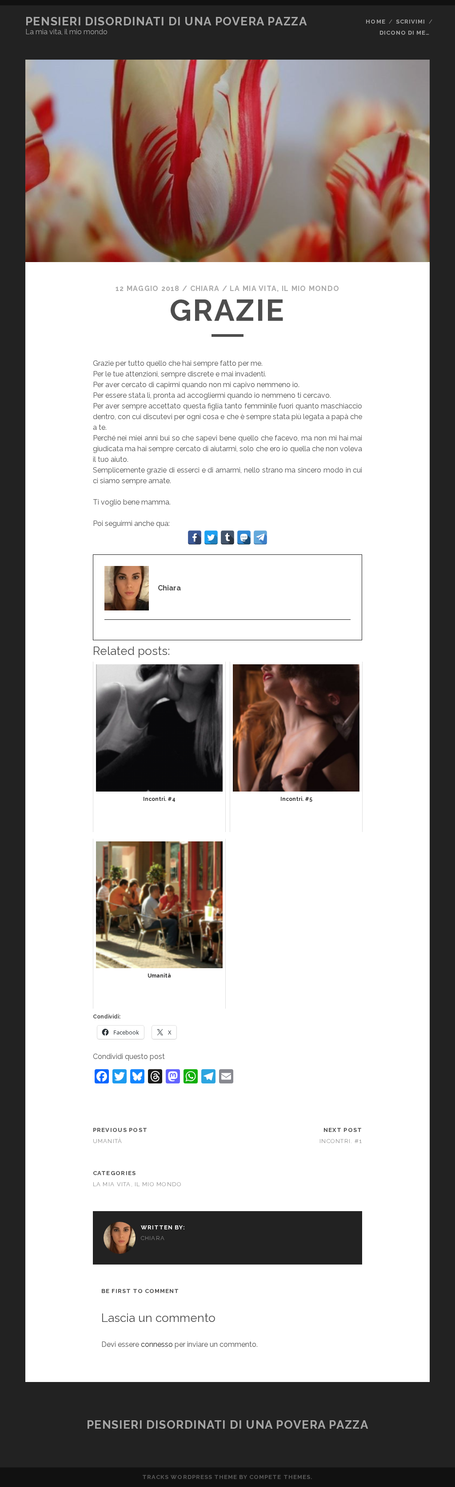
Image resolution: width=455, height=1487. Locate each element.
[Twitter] (109, 634)
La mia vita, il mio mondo (284, 288)
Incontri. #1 (340, 1141)
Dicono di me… (404, 32)
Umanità (108, 1141)
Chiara (205, 288)
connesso (157, 1344)
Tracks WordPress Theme (189, 1477)
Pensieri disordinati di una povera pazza (166, 21)
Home (375, 21)
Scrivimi (410, 21)
